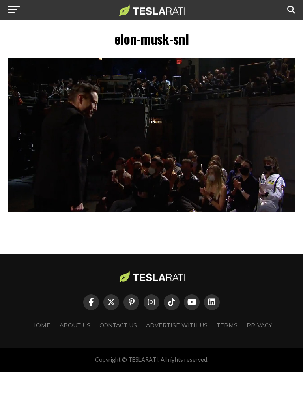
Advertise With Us (177, 325)
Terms (227, 325)
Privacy (259, 325)
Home (40, 325)
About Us (75, 325)
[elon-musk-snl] (151, 209)
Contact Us (118, 325)
